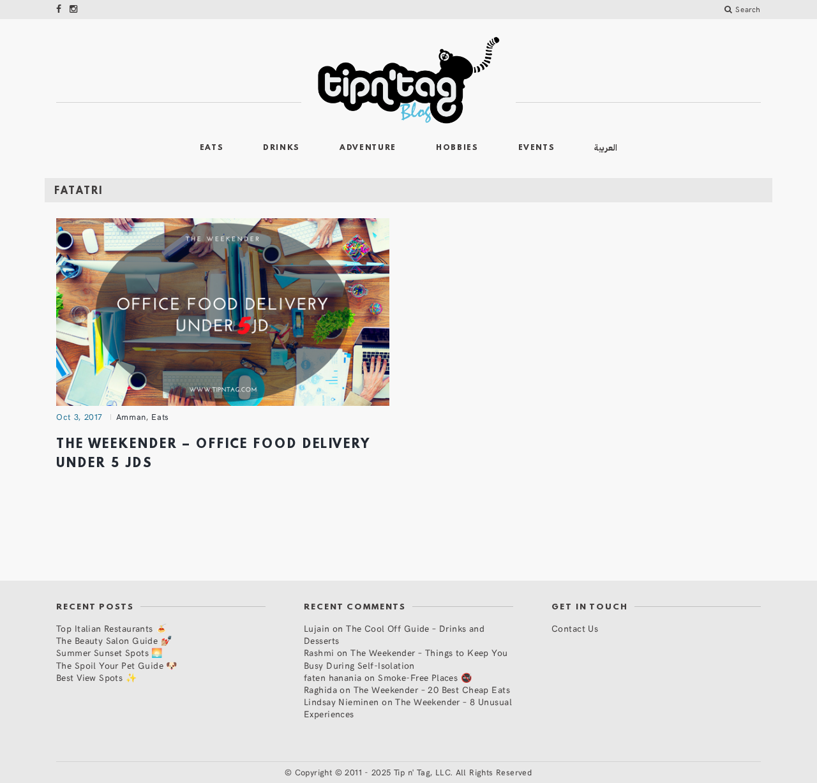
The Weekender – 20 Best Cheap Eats (432, 689)
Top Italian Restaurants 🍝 (111, 628)
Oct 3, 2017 (79, 416)
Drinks (281, 148)
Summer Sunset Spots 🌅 (109, 652)
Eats (212, 148)
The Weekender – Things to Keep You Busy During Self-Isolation (406, 658)
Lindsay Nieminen (341, 702)
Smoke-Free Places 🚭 (425, 677)
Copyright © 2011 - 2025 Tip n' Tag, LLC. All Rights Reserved (413, 772)
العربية (605, 148)
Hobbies (457, 148)
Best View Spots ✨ (96, 677)
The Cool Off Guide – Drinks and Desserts (394, 634)
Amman (131, 416)
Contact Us (574, 628)
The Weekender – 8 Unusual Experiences (408, 708)
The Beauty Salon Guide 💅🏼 (114, 640)
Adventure (368, 148)
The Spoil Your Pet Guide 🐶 (116, 665)
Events (536, 148)
